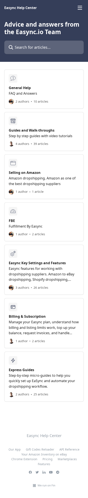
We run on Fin (46, 485)
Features (44, 464)
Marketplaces (67, 459)
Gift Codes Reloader (40, 449)
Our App (15, 449)
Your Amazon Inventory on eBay (44, 454)
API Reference (69, 449)
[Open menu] (80, 7)
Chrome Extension (24, 459)
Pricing (48, 459)
